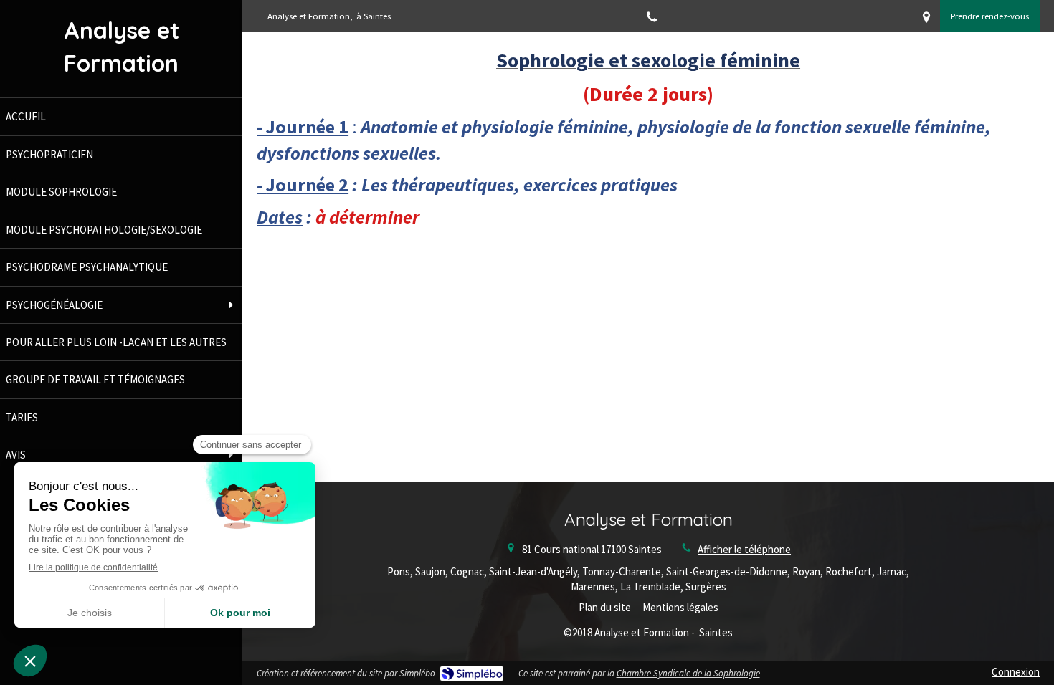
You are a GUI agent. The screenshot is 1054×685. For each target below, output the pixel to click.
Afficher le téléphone (744, 549)
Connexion (1016, 672)
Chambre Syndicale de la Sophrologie (688, 673)
